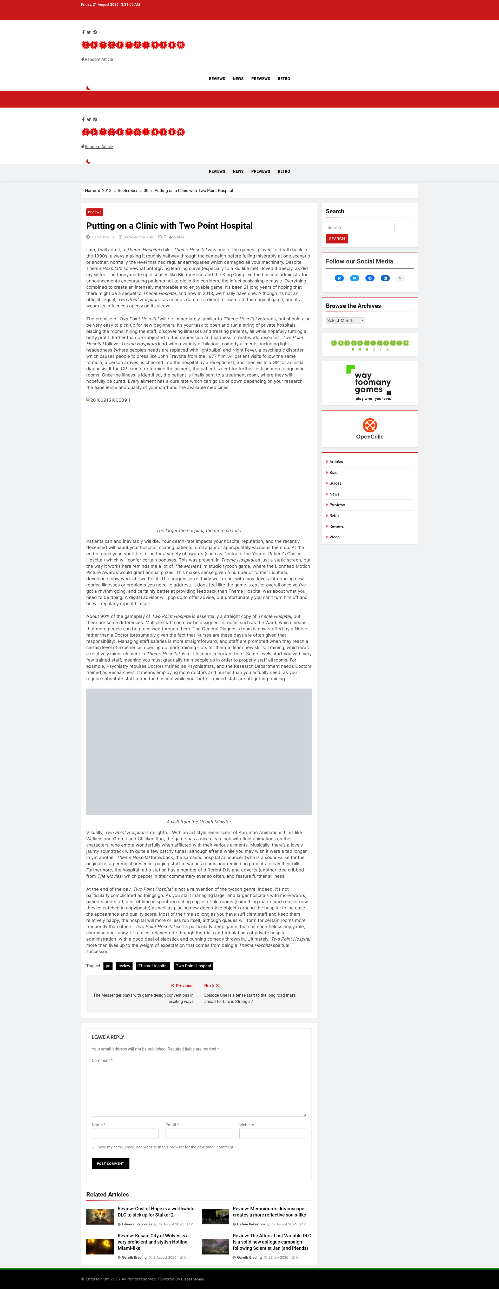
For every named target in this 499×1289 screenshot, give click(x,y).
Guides (336, 483)
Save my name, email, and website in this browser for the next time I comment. (166, 1147)
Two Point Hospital (193, 965)
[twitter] (89, 32)
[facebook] (83, 32)
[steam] (95, 32)
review (124, 965)
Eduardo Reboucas (137, 1224)
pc (108, 965)
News (238, 78)
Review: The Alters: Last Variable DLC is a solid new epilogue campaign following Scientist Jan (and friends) (272, 1242)
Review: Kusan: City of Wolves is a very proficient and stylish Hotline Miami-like (153, 1242)
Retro (284, 78)
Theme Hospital (153, 965)
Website (246, 1124)
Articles (336, 461)
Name (99, 1124)
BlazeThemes (192, 1279)
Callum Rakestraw (251, 1224)
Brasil (334, 472)
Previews (260, 78)
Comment (102, 1060)
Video (335, 537)
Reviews (217, 78)
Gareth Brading (103, 237)
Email (172, 1124)
